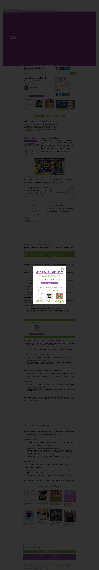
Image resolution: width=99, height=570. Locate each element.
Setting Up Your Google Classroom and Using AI (59, 301)
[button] (63, 269)
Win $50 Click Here (49, 272)
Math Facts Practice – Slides (39, 301)
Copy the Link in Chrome (49, 301)
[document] (49, 285)
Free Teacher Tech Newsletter (49, 280)
